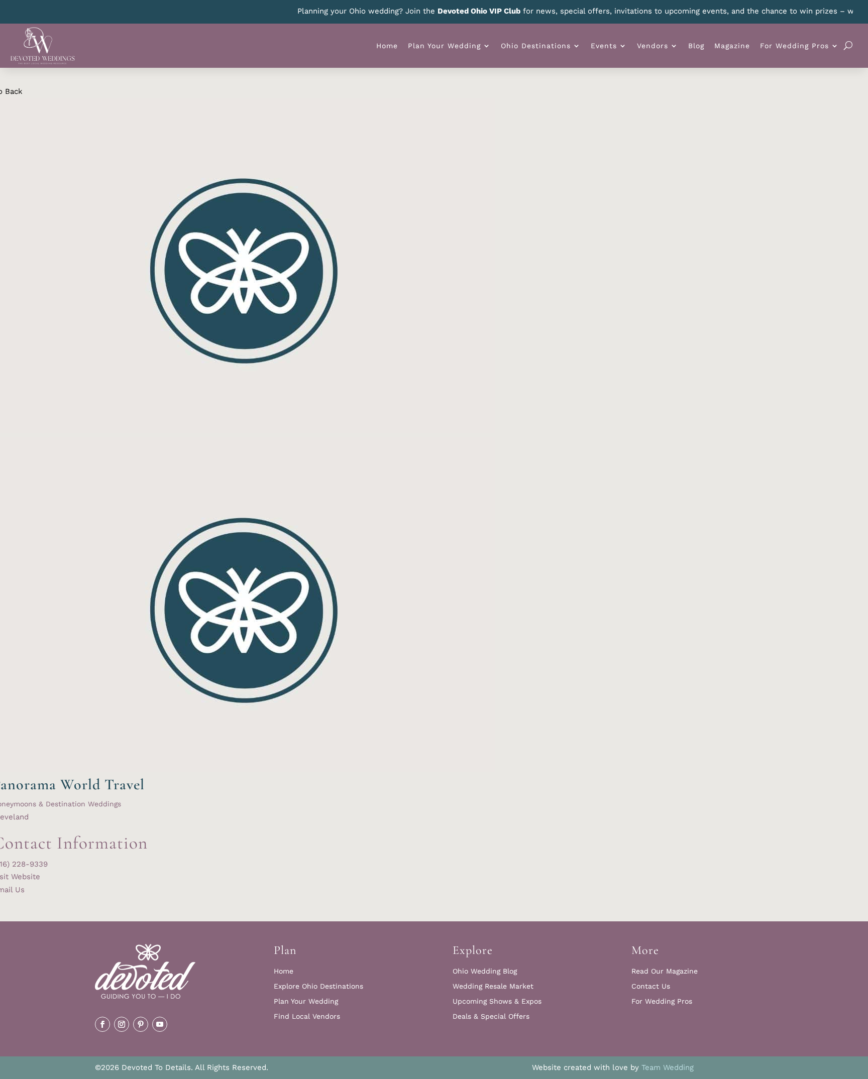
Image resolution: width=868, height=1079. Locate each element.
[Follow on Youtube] (159, 1024)
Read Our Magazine (664, 971)
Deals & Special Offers (491, 1016)
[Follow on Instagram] (121, 1024)
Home (387, 46)
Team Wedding (667, 1067)
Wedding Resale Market (493, 986)
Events (604, 46)
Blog (696, 46)
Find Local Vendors (307, 1016)
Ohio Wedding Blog (485, 971)
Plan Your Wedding (444, 46)
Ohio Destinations (536, 46)
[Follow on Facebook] (102, 1024)
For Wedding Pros (794, 46)
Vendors (652, 46)
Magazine (732, 46)
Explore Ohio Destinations (318, 986)
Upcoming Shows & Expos (497, 1001)
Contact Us (650, 986)
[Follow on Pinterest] (140, 1024)
